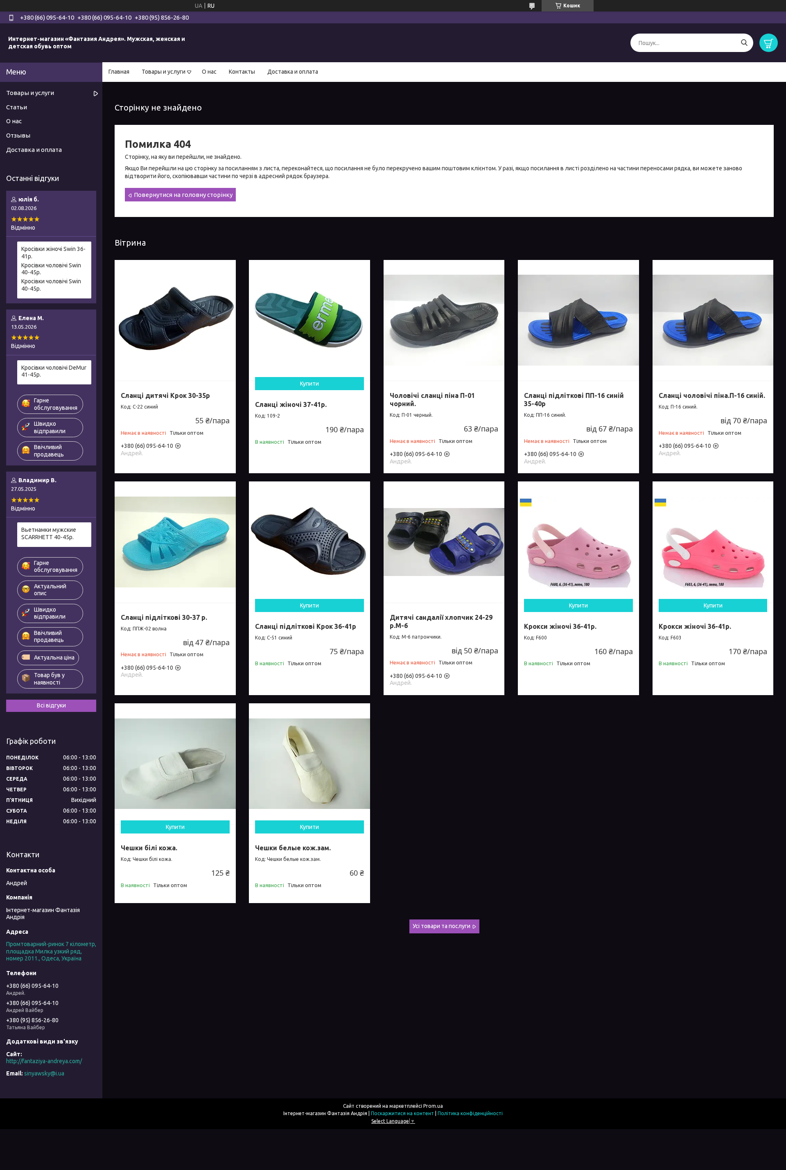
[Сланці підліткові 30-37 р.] (175, 542)
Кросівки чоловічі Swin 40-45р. (51, 269)
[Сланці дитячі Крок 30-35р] (175, 320)
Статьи (16, 107)
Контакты (242, 71)
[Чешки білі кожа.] (175, 763)
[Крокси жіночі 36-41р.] (578, 542)
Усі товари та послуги (441, 926)
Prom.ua (433, 1106)
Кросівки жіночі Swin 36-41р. (53, 253)
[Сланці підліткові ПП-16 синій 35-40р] (578, 320)
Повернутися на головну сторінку (183, 194)
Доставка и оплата (292, 71)
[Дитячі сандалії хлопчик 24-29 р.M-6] (444, 542)
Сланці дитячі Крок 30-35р (165, 395)
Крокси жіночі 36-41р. (560, 626)
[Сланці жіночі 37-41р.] (309, 320)
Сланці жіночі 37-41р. (291, 404)
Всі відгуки (51, 705)
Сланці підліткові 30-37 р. (164, 617)
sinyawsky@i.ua (44, 1073)
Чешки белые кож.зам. (293, 848)
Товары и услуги (163, 71)
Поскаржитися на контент (402, 1113)
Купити (309, 383)
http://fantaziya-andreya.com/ (44, 1061)
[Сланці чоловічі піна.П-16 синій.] (713, 320)
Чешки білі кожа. (149, 848)
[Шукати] (744, 43)
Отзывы (18, 135)
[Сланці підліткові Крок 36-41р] (309, 542)
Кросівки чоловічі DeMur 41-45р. (53, 371)
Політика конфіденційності (470, 1113)
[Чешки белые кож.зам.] (309, 763)
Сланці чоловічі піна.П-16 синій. (712, 395)
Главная (118, 71)
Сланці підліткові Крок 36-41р (305, 626)
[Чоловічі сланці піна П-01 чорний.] (444, 320)
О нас (209, 71)
